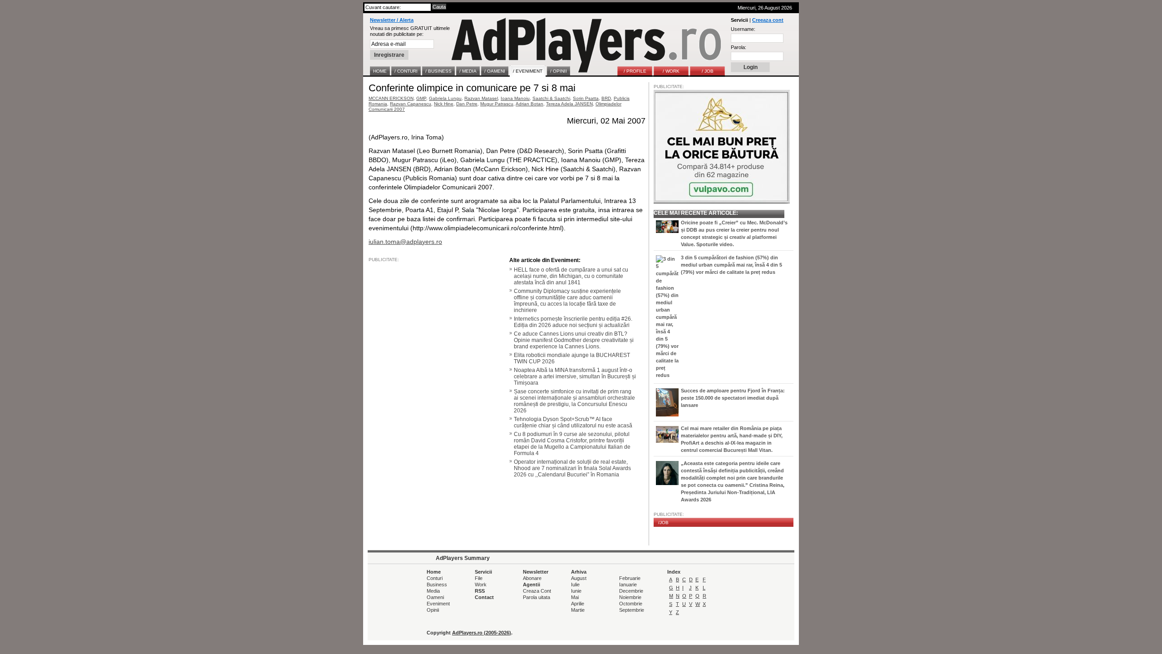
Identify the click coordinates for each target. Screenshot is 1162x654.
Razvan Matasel (481, 98)
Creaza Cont (537, 591)
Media (433, 591)
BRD (606, 98)
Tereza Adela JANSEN (569, 103)
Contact (484, 597)
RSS (480, 591)
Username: (743, 29)
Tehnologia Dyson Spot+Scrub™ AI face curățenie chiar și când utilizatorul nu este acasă (573, 422)
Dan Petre (467, 103)
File (479, 578)
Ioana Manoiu (515, 98)
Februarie (629, 578)
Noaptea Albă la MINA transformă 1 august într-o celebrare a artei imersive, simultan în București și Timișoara (575, 376)
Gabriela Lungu (445, 98)
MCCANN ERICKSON (391, 98)
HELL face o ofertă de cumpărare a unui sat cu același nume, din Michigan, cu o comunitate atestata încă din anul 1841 (571, 276)
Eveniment (438, 603)
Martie (578, 610)
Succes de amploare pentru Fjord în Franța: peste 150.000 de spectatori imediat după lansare (733, 398)
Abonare (532, 578)
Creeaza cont (767, 20)
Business (437, 584)
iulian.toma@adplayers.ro (405, 241)
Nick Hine (443, 103)
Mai (575, 597)
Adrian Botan (529, 103)
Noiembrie (630, 597)
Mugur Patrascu (496, 103)
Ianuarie (628, 584)
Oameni (435, 597)
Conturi (435, 578)
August (578, 578)
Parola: (738, 47)
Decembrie (631, 591)
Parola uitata (536, 597)
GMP (421, 98)
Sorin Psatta (586, 98)
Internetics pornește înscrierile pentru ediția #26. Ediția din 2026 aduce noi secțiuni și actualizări (573, 322)
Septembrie (631, 610)
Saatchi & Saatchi (551, 98)
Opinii (433, 610)
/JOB (663, 522)
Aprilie (577, 603)
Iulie (575, 584)
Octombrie (630, 603)
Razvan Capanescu (410, 103)
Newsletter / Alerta (392, 20)
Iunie (576, 591)
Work (481, 584)
